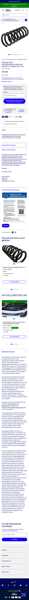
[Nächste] (26, 1)
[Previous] (9, 264)
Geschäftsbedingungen (16, 407)
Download (5, 225)
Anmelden (14, 539)
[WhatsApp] (15, 232)
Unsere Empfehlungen (11, 59)
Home (3, 59)
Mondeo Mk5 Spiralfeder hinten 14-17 (14, 267)
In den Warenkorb (14, 282)
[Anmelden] (23, 10)
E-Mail (5, 92)
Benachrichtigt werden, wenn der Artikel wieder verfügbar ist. (14, 101)
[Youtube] (20, 585)
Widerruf (17, 10)
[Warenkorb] (26, 10)
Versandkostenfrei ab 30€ (14, 1)
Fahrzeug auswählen (21, 110)
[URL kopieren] (13, 232)
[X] (8, 585)
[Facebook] (2, 585)
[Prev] (7, 289)
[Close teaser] (19, 590)
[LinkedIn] (26, 585)
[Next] (19, 264)
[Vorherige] (3, 1)
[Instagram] (14, 585)
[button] (24, 594)
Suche (7, 15)
